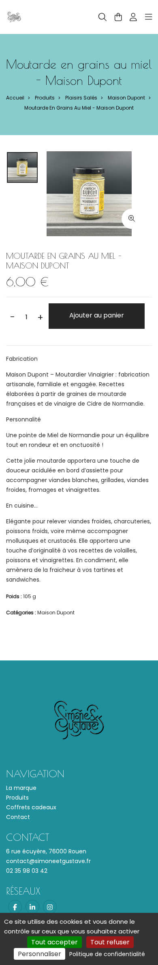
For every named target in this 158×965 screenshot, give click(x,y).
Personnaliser (39, 954)
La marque (21, 788)
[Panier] (118, 17)
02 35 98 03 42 (26, 871)
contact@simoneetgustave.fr (48, 861)
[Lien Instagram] (50, 907)
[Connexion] (133, 17)
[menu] (148, 17)
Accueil (15, 97)
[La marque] (14, 17)
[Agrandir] (132, 219)
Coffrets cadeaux (31, 807)
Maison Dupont (126, 97)
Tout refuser (110, 942)
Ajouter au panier (96, 315)
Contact (18, 817)
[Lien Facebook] (15, 907)
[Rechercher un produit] (102, 17)
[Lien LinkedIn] (32, 907)
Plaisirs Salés (81, 97)
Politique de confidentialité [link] (107, 954)
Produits (45, 97)
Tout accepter (54, 942)
